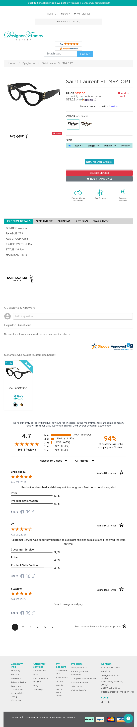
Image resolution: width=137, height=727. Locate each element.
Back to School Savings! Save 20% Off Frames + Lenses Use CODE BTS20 (69, 3)
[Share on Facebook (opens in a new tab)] (22, 512)
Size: (69, 140)
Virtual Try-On (79, 690)
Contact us (39, 670)
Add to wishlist (124, 94)
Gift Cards (76, 686)
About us (16, 700)
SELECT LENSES (99, 173)
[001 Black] (15, 404)
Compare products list (83, 678)
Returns (15, 674)
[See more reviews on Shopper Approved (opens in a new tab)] (33, 512)
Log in (66, 14)
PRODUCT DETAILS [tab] (19, 221)
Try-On (9, 363)
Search (85, 53)
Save (58, 133)
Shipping (15, 670)
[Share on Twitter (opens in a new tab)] (28, 512)
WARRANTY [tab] (100, 221)
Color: (71, 116)
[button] (87, 98)
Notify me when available (99, 161)
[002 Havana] (21, 404)
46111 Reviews (30, 449)
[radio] (68, 435)
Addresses (62, 677)
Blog (35, 685)
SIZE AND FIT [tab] (44, 221)
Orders (59, 681)
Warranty (16, 678)
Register (52, 14)
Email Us (105, 671)
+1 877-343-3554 (110, 667)
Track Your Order (59, 692)
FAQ (35, 674)
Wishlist (60, 685)
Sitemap (38, 689)
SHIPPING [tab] (64, 221)
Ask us (115, 106)
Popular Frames (79, 682)
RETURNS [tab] (82, 221)
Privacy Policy (18, 682)
